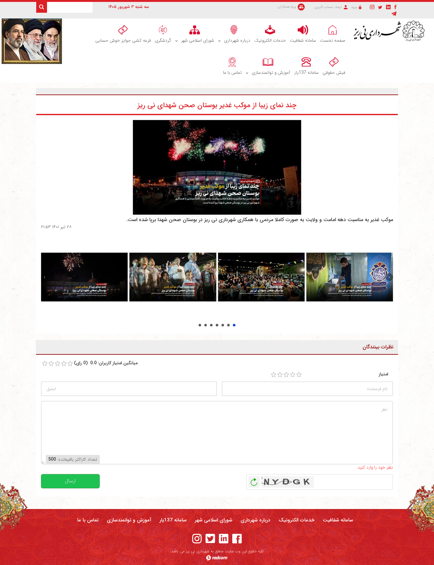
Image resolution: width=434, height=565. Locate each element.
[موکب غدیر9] (261, 277)
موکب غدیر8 (222, 325)
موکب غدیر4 (200, 325)
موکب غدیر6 (211, 325)
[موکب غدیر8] (172, 277)
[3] (286, 375)
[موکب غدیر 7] (84, 277)
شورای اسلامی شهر (213, 520)
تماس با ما (87, 520)
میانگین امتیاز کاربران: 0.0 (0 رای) (106, 363)
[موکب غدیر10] (349, 277)
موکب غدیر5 (205, 325)
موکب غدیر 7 (217, 325)
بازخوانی (254, 480)
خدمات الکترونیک (297, 520)
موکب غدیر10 (234, 325)
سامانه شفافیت (338, 520)
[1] (273, 375)
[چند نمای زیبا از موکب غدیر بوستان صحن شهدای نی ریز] (217, 167)
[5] (299, 375)
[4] (292, 375)
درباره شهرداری (255, 520)
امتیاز (383, 374)
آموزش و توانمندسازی (129, 520)
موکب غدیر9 (228, 325)
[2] (280, 375)
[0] (45, 363)
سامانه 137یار (172, 520)
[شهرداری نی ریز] (390, 31)
